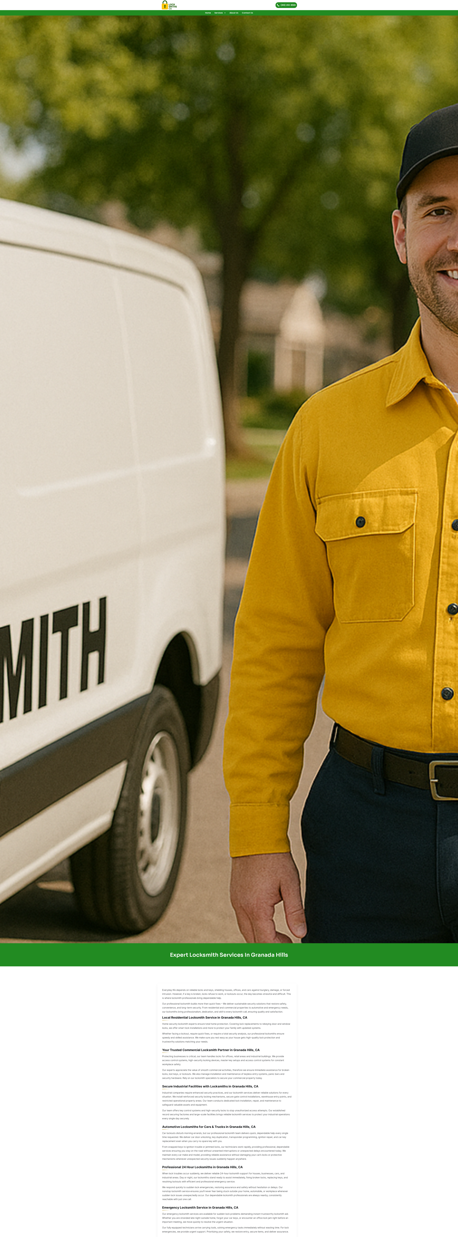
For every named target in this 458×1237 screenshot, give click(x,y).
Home (208, 12)
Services (218, 12)
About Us (233, 12)
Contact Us (247, 12)
